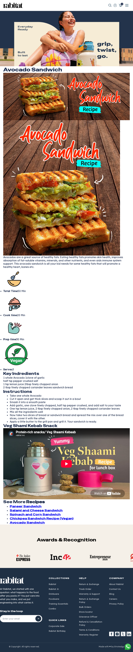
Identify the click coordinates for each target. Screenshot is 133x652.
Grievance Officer (88, 616)
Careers (113, 599)
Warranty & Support (89, 594)
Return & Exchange (89, 584)
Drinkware (54, 594)
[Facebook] (111, 634)
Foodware (54, 599)
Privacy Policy (116, 603)
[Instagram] (117, 634)
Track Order (85, 589)
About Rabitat (116, 584)
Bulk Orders (85, 607)
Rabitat (52, 584)
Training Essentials (58, 603)
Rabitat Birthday (57, 631)
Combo (52, 608)
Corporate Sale (56, 626)
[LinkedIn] (129, 634)
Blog (111, 594)
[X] (123, 634)
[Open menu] (127, 5)
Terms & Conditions (89, 630)
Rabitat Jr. (54, 589)
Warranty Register (88, 634)
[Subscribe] (38, 619)
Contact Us (115, 589)
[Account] (115, 5)
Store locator (86, 612)
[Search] (110, 5)
